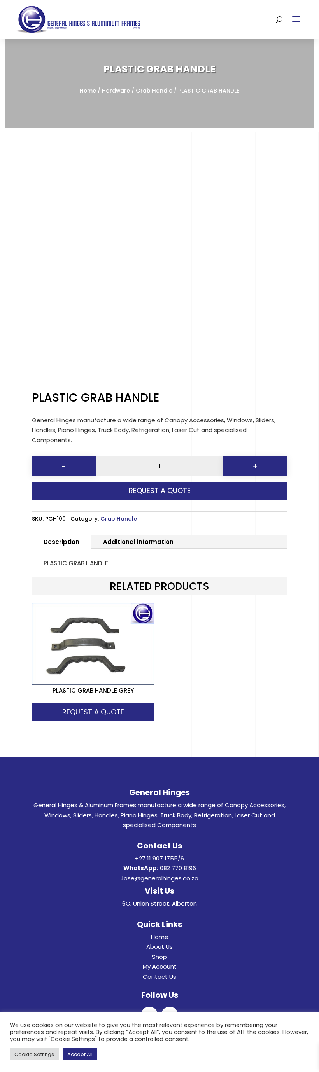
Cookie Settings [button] (34, 1054)
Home (88, 90)
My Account (160, 966)
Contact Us (159, 976)
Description (61, 542)
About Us (159, 947)
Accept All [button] (80, 1054)
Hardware (116, 90)
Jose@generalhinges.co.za (159, 878)
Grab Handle (154, 90)
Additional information (138, 542)
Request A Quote (160, 490)
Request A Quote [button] (93, 712)
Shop (159, 957)
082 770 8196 (178, 868)
